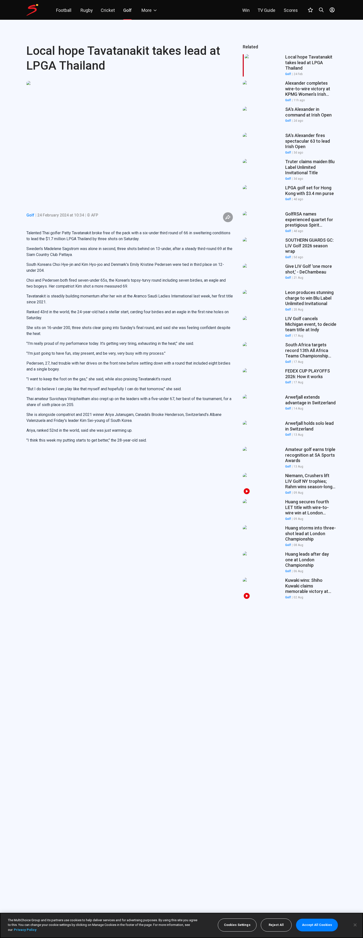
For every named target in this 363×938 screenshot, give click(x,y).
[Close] (355, 924)
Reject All (276, 925)
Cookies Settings (237, 925)
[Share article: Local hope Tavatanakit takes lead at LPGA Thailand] (228, 217)
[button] (290, 91)
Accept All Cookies (317, 925)
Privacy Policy (25, 930)
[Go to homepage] (32, 10)
